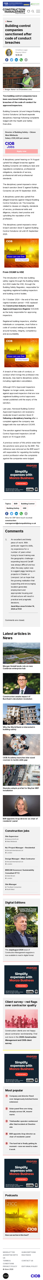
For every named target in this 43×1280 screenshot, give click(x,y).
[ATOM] (12, 1276)
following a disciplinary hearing (17, 418)
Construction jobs (17, 830)
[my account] (28, 11)
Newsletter (9, 1252)
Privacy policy (10, 1266)
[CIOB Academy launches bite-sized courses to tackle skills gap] (21, 744)
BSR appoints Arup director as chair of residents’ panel (22, 1135)
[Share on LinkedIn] (16, 59)
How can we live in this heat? (17, 1235)
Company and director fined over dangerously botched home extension (23, 1099)
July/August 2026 (16, 950)
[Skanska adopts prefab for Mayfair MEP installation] (21, 775)
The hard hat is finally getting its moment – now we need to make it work (23, 1146)
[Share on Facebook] (6, 59)
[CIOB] (31, 1275)
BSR (15, 504)
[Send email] (26, 59)
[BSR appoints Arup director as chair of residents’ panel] (21, 805)
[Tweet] (11, 59)
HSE (24, 508)
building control (27, 504)
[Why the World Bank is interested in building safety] (21, 714)
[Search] (32, 11)
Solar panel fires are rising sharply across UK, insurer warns (20, 1111)
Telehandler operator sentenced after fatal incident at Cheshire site (23, 1124)
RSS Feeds (26, 1255)
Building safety (13, 508)
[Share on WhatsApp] (21, 59)
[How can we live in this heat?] (21, 1216)
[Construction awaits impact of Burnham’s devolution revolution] (21, 683)
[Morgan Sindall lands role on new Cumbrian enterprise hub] (21, 653)
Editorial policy (29, 1266)
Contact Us (27, 1261)
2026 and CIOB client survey (20, 1040)
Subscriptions (29, 1252)
